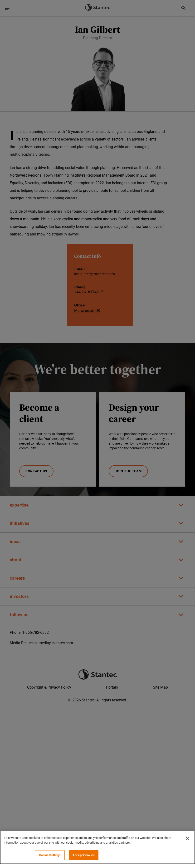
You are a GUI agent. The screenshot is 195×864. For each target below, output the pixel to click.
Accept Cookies (84, 855)
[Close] (187, 838)
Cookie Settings (50, 855)
